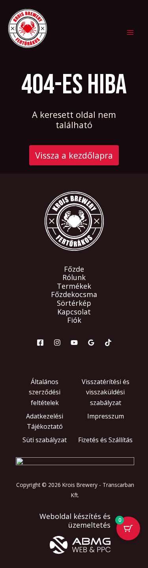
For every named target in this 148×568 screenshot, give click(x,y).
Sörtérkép (74, 303)
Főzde (74, 269)
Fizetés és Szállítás (105, 439)
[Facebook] (40, 342)
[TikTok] (108, 342)
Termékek (74, 286)
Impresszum (105, 416)
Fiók (74, 320)
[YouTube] (74, 342)
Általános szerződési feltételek (44, 392)
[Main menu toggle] (130, 33)
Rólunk (74, 277)
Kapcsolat (74, 312)
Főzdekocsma (74, 294)
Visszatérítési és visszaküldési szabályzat (105, 392)
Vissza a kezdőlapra (74, 155)
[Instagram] (57, 342)
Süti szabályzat (44, 439)
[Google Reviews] (91, 342)
